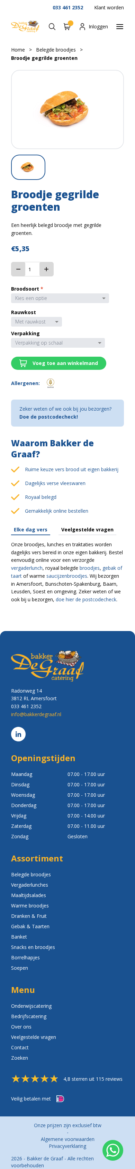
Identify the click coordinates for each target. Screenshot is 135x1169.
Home (18, 49)
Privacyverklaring (67, 1146)
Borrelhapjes (25, 957)
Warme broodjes (30, 905)
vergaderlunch (27, 568)
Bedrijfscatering (28, 1016)
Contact (20, 1047)
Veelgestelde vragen (87, 529)
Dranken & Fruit (29, 916)
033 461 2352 (68, 7)
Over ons (21, 1026)
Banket (19, 936)
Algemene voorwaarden (67, 1139)
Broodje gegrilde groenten (44, 58)
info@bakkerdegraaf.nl (36, 714)
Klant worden (109, 7)
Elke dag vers (30, 529)
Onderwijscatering (31, 1006)
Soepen (19, 968)
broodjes (90, 568)
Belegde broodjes (56, 49)
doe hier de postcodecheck (86, 599)
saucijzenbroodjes (66, 576)
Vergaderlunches (29, 885)
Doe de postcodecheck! (48, 416)
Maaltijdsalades (28, 895)
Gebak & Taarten (30, 926)
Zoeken (19, 1057)
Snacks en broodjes (33, 947)
